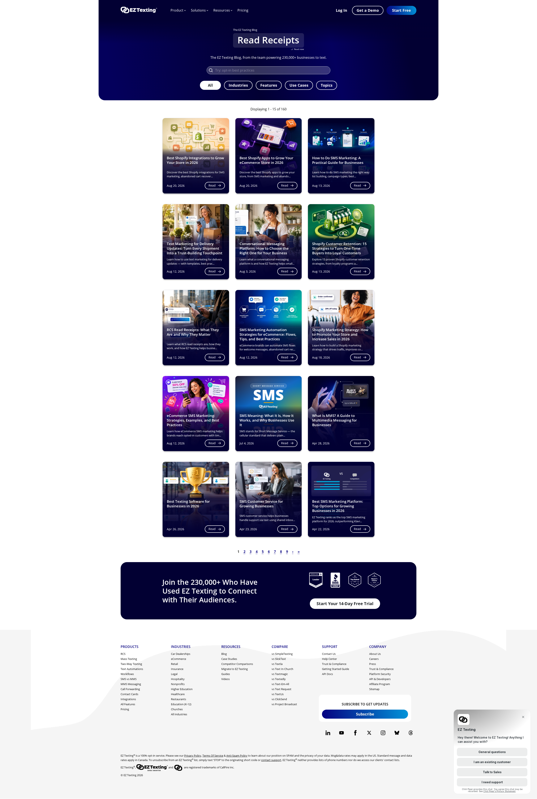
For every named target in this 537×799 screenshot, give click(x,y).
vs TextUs (278, 694)
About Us (375, 654)
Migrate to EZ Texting (234, 669)
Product (177, 10)
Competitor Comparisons (237, 664)
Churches (177, 709)
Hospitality (178, 679)
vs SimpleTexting (282, 654)
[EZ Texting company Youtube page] (341, 732)
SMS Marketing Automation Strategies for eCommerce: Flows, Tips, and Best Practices (268, 334)
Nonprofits (178, 684)
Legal (174, 674)
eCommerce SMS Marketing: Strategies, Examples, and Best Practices (193, 420)
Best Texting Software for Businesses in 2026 (188, 503)
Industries (238, 85)
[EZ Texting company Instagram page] (383, 732)
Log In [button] (341, 10)
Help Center (329, 659)
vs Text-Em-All (280, 684)
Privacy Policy (192, 755)
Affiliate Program (379, 684)
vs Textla (277, 664)
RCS (123, 654)
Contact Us (329, 654)
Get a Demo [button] (368, 10)
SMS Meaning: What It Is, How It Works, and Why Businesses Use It (267, 420)
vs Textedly (279, 679)
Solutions (198, 10)
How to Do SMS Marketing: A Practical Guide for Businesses (337, 160)
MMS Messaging (131, 684)
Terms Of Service (212, 755)
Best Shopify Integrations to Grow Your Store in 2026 (195, 160)
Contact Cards (129, 694)
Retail (174, 664)
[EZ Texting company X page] (369, 732)
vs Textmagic (280, 674)
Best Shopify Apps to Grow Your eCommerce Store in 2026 (266, 160)
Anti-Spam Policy (236, 755)
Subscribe (365, 714)
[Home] (139, 10)
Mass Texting (129, 659)
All (210, 85)
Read (212, 185)
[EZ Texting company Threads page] (410, 732)
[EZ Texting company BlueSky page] (396, 732)
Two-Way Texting (131, 664)
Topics (326, 85)
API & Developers (380, 679)
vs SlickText (279, 659)
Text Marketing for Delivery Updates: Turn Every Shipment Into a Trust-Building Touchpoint (194, 248)
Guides (225, 674)
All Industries (179, 714)
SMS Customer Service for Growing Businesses (261, 503)
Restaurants (178, 699)
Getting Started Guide (335, 669)
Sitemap (374, 689)
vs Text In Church (282, 669)
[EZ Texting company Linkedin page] (327, 732)
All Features (128, 704)
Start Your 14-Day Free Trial (345, 603)
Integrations (128, 699)
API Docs (327, 674)
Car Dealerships (180, 654)
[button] (401, 10)
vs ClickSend (279, 699)
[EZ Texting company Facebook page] (355, 732)
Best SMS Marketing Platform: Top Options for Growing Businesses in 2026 (337, 506)
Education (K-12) (181, 704)
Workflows (127, 674)
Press (372, 664)
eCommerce (178, 659)
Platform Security (380, 674)
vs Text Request (281, 689)
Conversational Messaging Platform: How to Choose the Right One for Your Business (264, 248)
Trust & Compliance (334, 664)
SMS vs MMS (129, 679)
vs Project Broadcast (284, 704)
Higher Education (182, 689)
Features (268, 85)
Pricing (242, 10)
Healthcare (178, 694)
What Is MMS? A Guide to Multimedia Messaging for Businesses (334, 420)
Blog (224, 654)
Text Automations (132, 669)
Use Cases (298, 85)
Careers (374, 659)
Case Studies (229, 659)
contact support (271, 760)
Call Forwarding (130, 689)
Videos (225, 679)
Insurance (177, 669)
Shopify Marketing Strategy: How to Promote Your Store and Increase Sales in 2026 (340, 334)
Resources (221, 10)
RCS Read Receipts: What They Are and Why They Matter (193, 332)
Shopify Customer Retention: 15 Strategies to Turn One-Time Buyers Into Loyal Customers (339, 248)
